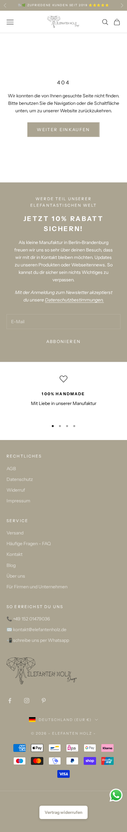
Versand (15, 533)
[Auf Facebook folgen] (10, 700)
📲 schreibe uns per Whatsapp (38, 640)
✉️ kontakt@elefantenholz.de (36, 629)
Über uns (16, 576)
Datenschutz (20, 479)
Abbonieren (63, 341)
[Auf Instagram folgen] (26, 700)
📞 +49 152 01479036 (28, 619)
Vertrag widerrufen (63, 812)
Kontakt (14, 554)
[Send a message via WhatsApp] (116, 795)
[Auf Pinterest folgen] (43, 700)
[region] (63, 395)
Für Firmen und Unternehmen (37, 587)
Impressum (18, 501)
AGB (11, 468)
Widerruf (16, 490)
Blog (11, 565)
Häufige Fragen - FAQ (29, 543)
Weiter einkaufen (63, 129)
